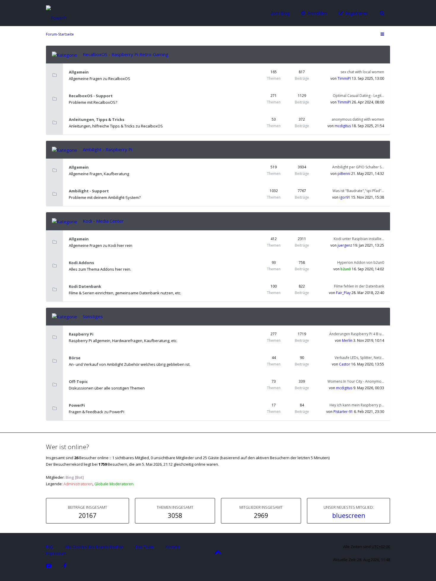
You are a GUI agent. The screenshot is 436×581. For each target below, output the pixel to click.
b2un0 (345, 269)
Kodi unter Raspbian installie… (359, 238)
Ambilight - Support (89, 191)
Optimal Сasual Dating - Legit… (358, 95)
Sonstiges (93, 316)
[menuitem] (314, 13)
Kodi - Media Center (103, 221)
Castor (344, 364)
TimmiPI (344, 78)
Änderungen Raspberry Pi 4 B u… (356, 333)
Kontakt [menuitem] (172, 546)
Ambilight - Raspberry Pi (107, 149)
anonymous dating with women (358, 119)
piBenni (344, 173)
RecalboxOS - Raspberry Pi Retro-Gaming (125, 54)
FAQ (49, 546)
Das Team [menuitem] (145, 546)
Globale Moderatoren (113, 483)
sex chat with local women (362, 71)
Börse (74, 357)
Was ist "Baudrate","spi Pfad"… (358, 190)
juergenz (345, 245)
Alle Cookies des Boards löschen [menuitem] (94, 546)
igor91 (344, 197)
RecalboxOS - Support (91, 95)
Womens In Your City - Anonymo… (355, 381)
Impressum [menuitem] (56, 553)
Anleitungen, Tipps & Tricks (96, 119)
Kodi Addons (81, 262)
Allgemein (79, 72)
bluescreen (348, 515)
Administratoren (78, 483)
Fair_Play (343, 292)
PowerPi (77, 405)
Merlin (347, 340)
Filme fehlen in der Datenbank (359, 286)
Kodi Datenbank (85, 286)
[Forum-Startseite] (74, 12)
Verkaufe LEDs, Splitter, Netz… (359, 357)
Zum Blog (279, 13)
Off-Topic (78, 381)
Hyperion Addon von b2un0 (360, 262)
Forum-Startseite (60, 34)
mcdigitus (343, 125)
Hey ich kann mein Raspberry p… (357, 405)
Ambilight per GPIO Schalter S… (358, 167)
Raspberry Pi (81, 334)
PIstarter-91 (343, 411)
